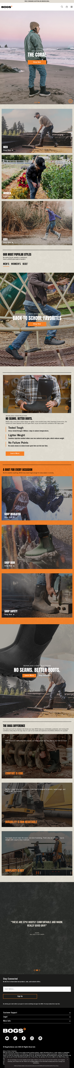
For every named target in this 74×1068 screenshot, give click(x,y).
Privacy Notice (34, 1061)
